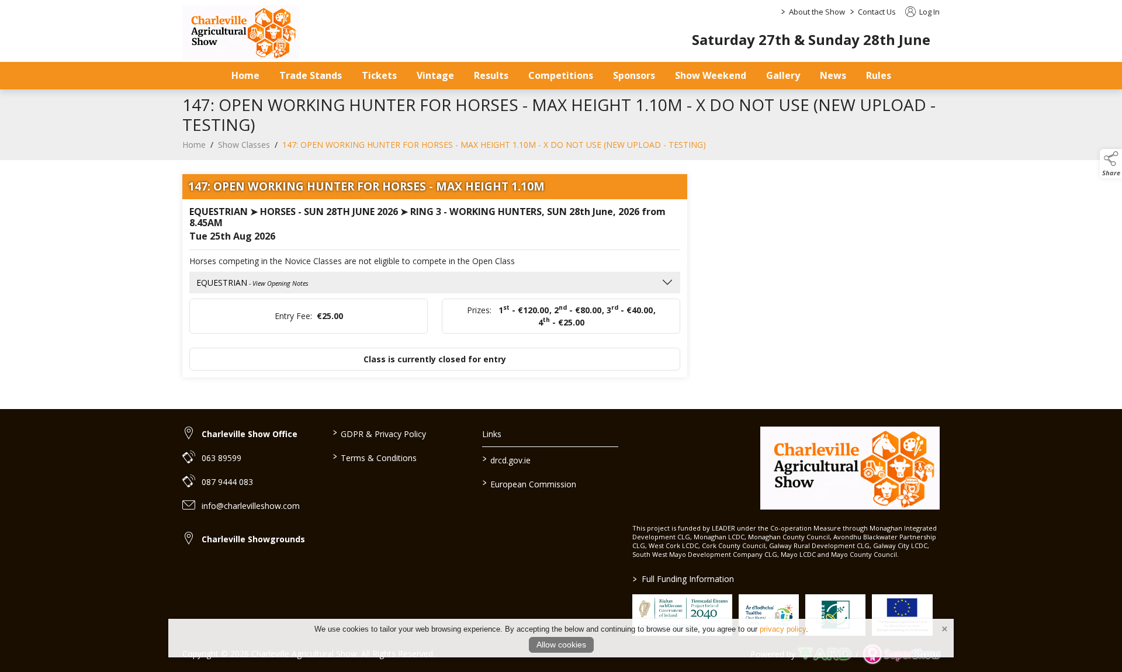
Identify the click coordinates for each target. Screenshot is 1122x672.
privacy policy (783, 629)
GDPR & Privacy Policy (379, 433)
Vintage (435, 75)
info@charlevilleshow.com (251, 505)
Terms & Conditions (374, 457)
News (833, 75)
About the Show (817, 11)
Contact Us (877, 11)
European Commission (529, 483)
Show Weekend (710, 75)
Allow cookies (561, 644)
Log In (928, 11)
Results (491, 75)
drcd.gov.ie (507, 459)
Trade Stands (310, 75)
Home (245, 75)
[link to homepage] (240, 32)
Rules (878, 75)
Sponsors (634, 75)
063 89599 (221, 457)
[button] (1111, 163)
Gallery (783, 75)
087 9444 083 (227, 481)
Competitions (560, 75)
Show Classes (244, 144)
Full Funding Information (683, 578)
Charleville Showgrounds (253, 539)
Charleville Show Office (249, 433)
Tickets (379, 75)
